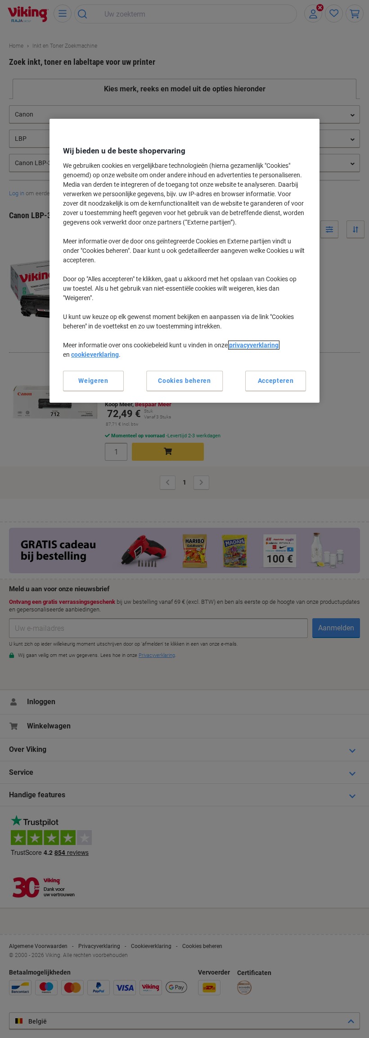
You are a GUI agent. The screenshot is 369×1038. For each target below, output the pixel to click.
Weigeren (93, 380)
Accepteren (276, 380)
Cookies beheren (184, 380)
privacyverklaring (254, 345)
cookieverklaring (95, 354)
